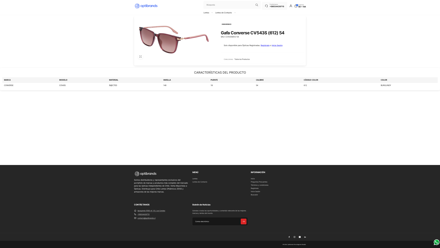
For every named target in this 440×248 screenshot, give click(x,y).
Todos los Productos (242, 59)
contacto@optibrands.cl (146, 218)
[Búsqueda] (256, 5)
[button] (208, 12)
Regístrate (265, 45)
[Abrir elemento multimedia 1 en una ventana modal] (174, 39)
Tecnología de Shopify (300, 244)
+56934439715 (144, 214)
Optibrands (290, 244)
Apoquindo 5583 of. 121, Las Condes (151, 211)
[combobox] (232, 5)
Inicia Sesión (277, 45)
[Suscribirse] (243, 221)
